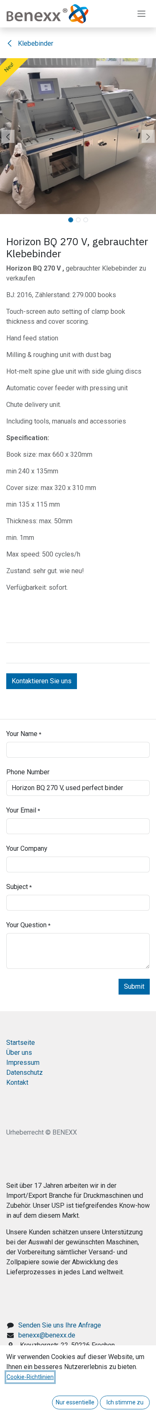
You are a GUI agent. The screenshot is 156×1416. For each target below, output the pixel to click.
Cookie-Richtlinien (30, 1377)
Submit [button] (134, 986)
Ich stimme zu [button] (125, 1402)
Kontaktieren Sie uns (42, 681)
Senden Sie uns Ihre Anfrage (59, 1325)
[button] (8, 136)
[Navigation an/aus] (141, 13)
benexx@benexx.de (46, 1335)
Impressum (23, 1062)
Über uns (19, 1052)
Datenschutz (24, 1072)
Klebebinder (34, 43)
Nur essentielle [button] (75, 1402)
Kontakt (17, 1082)
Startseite (20, 1043)
